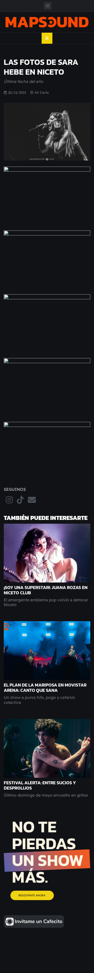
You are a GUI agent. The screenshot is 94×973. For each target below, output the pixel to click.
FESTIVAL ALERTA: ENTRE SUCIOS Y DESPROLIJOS (40, 785)
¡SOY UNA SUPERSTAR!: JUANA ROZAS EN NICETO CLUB (45, 590)
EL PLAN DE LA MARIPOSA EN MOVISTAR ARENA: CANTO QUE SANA (45, 688)
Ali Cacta (42, 92)
